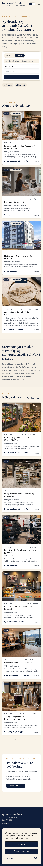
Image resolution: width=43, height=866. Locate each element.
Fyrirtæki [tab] (20, 55)
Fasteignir (21, 85)
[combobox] (21, 66)
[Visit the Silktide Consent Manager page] (35, 858)
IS (30, 4)
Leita (21, 77)
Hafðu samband (15, 785)
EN (34, 4)
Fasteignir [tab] (9, 55)
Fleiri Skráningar (33, 398)
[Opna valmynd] (39, 4)
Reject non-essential (21, 851)
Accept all (21, 844)
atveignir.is (5, 823)
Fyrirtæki (9, 85)
